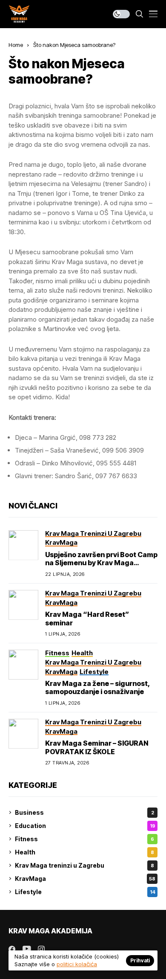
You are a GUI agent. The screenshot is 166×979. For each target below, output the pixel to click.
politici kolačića (77, 964)
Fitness (84, 838)
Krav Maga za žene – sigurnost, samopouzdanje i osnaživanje (97, 687)
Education (85, 825)
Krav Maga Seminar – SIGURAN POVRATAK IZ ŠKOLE (96, 747)
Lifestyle (85, 891)
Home (16, 44)
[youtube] (27, 949)
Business (84, 812)
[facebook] (12, 949)
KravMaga (85, 878)
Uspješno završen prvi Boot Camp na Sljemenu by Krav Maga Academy (101, 562)
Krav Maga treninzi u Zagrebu (84, 865)
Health (84, 852)
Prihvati (140, 960)
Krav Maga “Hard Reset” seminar (87, 618)
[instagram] (41, 949)
